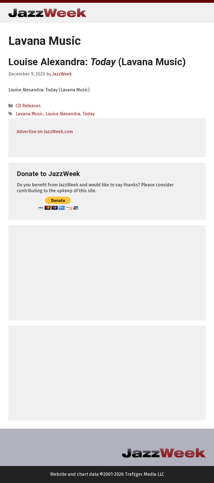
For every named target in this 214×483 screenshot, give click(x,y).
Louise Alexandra (62, 113)
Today (88, 113)
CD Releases (28, 105)
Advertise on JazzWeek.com (45, 131)
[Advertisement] (107, 273)
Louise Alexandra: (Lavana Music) (97, 62)
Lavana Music (29, 113)
